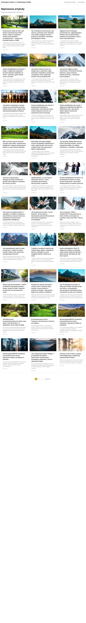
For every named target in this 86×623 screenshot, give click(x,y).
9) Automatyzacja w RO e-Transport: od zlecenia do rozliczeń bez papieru (42, 321)
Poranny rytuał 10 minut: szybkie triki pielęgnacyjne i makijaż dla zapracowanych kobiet (70, 355)
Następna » (47, 379)
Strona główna (81, 2)
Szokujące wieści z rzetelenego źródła (16, 2)
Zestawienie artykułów (70, 2)
